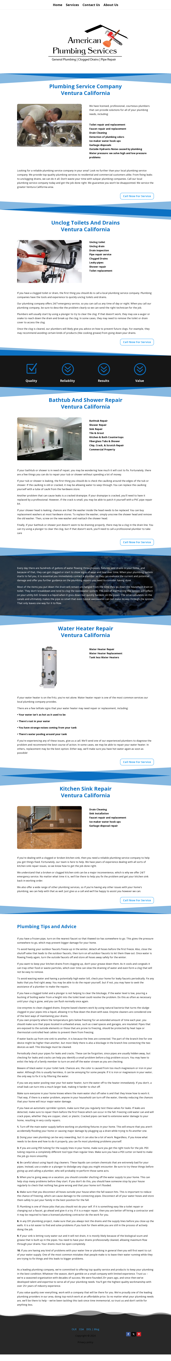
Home (57, 5)
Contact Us (91, 5)
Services (72, 5)
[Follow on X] (133, 1334)
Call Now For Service (137, 196)
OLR (74, 1329)
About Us (111, 5)
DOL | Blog (92, 1329)
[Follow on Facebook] (128, 1334)
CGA (81, 1329)
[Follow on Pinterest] (139, 1334)
